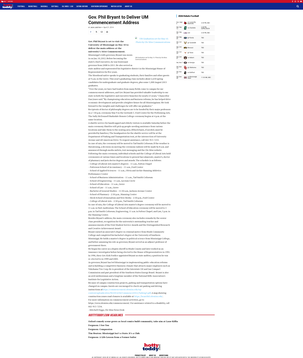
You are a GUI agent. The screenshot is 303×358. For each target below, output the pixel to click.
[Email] (101, 32)
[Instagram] (295, 1)
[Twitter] (298, 1)
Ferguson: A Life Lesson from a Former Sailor (112, 337)
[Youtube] (301, 1)
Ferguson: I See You (98, 325)
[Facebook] (292, 1)
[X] (96, 32)
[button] (298, 6)
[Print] (107, 32)
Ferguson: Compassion (100, 329)
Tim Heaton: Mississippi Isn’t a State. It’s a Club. (114, 333)
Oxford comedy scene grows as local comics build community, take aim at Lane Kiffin (133, 321)
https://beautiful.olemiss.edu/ (148, 296)
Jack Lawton (95, 27)
